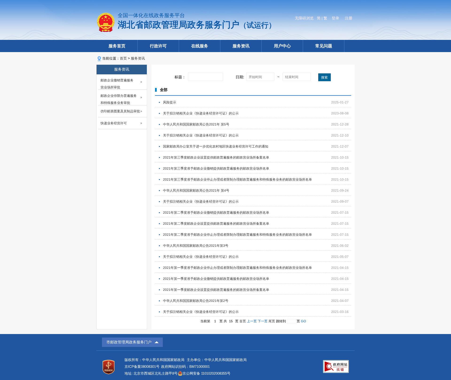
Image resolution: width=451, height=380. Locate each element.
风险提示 (169, 102)
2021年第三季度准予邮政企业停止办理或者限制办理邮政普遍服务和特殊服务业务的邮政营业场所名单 (237, 179)
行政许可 (158, 46)
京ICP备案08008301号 (141, 367)
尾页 (271, 321)
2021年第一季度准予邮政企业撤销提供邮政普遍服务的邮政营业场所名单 (216, 279)
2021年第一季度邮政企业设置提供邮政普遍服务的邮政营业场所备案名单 (216, 290)
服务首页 (117, 46)
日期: (240, 77)
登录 (335, 18)
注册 (348, 18)
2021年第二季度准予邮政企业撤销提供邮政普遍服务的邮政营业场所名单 (216, 212)
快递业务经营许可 (114, 123)
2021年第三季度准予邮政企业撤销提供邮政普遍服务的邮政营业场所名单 (216, 168)
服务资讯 (241, 46)
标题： (180, 77)
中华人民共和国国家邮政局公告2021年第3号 (195, 245)
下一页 (263, 321)
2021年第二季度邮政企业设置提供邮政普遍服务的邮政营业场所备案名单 (216, 223)
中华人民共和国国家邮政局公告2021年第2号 (195, 301)
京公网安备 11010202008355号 (206, 373)
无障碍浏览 (304, 18)
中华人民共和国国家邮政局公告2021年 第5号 (196, 124)
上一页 (252, 321)
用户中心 (282, 46)
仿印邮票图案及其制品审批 (120, 111)
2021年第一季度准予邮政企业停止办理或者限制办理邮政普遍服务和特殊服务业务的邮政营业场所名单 (237, 268)
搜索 (324, 77)
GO (303, 321)
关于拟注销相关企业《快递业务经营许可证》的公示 (201, 113)
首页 (123, 58)
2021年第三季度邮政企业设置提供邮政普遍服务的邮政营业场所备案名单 (216, 157)
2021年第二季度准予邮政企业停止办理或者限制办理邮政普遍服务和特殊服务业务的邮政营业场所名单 (237, 234)
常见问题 (323, 46)
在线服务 (199, 46)
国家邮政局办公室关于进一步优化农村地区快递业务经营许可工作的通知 (215, 146)
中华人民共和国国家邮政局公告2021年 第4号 (196, 190)
